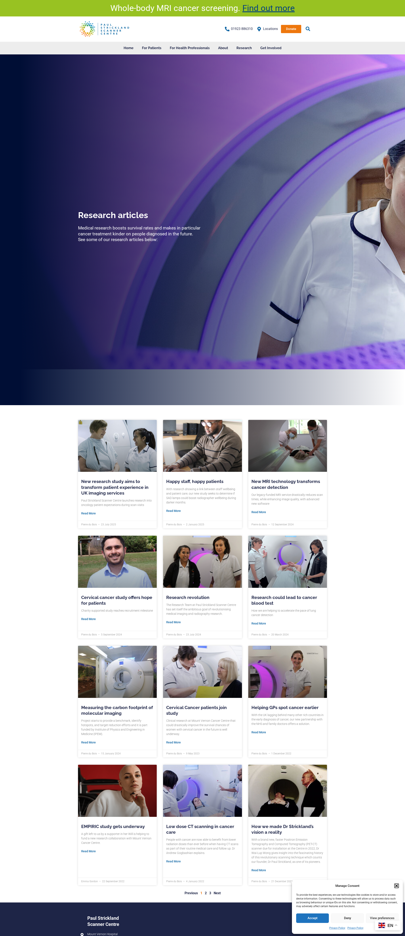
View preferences (382, 918)
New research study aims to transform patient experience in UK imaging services (114, 487)
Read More (88, 513)
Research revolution (187, 597)
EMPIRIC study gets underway (113, 826)
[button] (396, 886)
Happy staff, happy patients (194, 481)
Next (217, 893)
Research (244, 48)
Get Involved (270, 48)
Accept (312, 918)
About (223, 48)
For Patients (151, 48)
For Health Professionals (190, 48)
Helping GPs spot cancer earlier (285, 707)
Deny (347, 918)
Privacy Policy (337, 928)
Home (129, 48)
